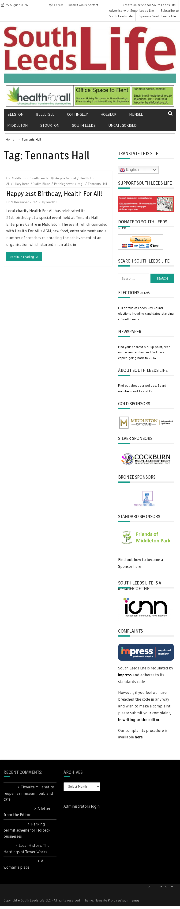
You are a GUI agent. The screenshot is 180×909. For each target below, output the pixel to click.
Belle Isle (45, 114)
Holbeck (108, 114)
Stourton (49, 125)
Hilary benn (21, 184)
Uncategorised (122, 125)
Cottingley (77, 114)
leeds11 (52, 202)
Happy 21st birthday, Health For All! (54, 194)
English (132, 170)
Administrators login (82, 806)
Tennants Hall (97, 184)
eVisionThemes (128, 900)
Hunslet (137, 114)
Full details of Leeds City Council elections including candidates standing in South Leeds (146, 313)
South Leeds (84, 125)
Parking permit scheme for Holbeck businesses (27, 830)
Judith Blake (41, 184)
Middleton (18, 125)
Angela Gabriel (65, 178)
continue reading (22, 257)
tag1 (81, 184)
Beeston (15, 114)
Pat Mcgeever (64, 184)
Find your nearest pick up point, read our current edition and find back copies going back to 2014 (144, 352)
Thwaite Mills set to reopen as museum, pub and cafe (29, 793)
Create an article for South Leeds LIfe (149, 5)
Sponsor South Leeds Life (157, 16)
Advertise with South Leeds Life (131, 10)
